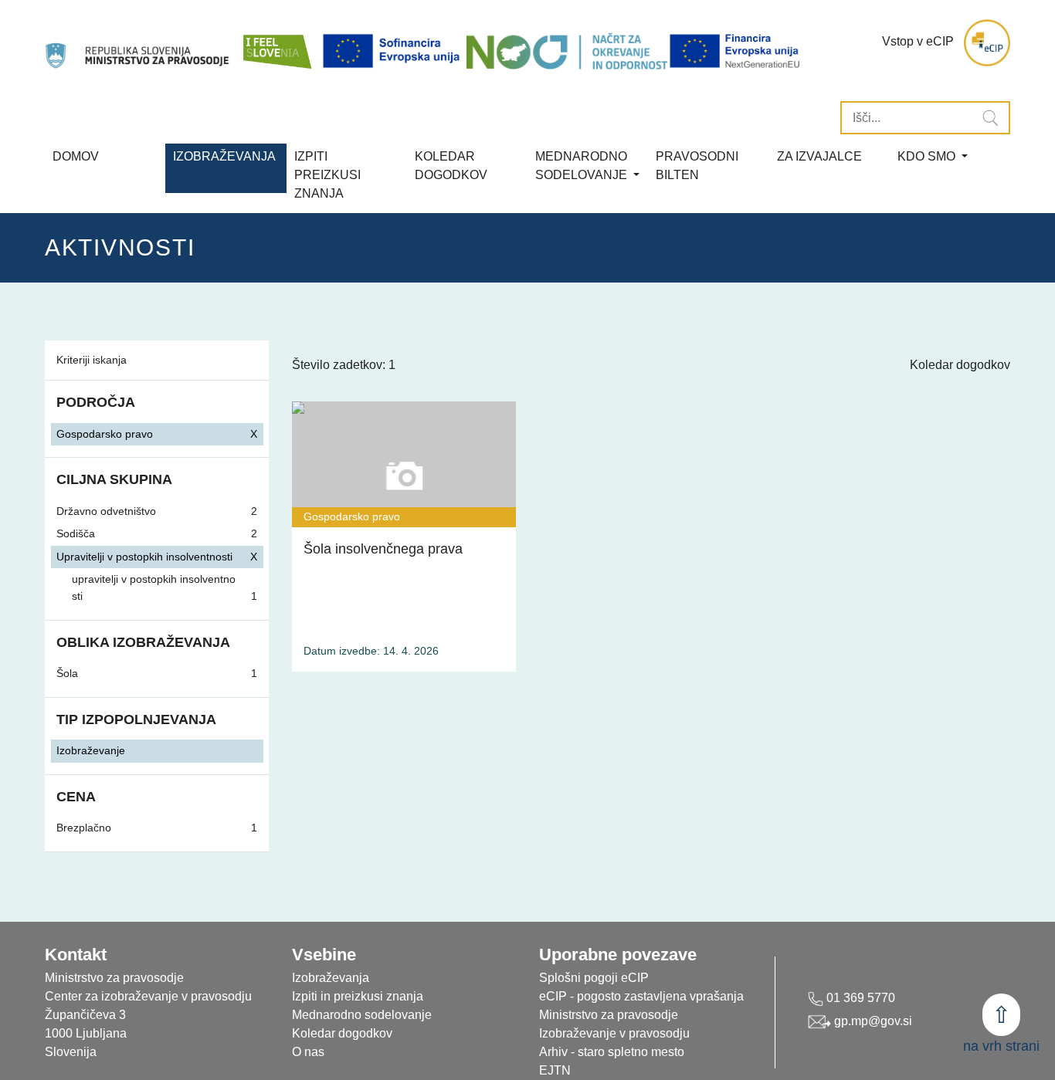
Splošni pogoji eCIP (594, 977)
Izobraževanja (224, 156)
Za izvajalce (819, 156)
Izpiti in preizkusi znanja (357, 996)
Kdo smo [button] (927, 156)
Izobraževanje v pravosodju (614, 1033)
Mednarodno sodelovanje (362, 1014)
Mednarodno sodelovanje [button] (582, 165)
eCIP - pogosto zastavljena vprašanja (641, 996)
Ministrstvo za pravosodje (608, 1014)
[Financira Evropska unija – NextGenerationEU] (735, 51)
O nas (308, 1051)
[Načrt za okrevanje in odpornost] (566, 51)
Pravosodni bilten (697, 165)
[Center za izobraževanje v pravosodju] (138, 42)
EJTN (555, 1070)
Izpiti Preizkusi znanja (327, 175)
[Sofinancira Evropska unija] (394, 51)
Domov (76, 156)
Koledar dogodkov (960, 364)
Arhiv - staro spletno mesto (611, 1051)
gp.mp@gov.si (871, 1021)
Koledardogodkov (451, 165)
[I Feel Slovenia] (276, 42)
